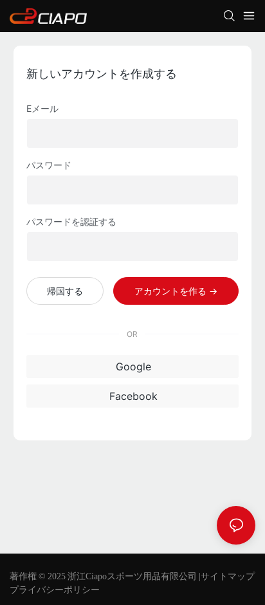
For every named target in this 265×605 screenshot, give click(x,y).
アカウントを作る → (175, 290)
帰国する (65, 290)
